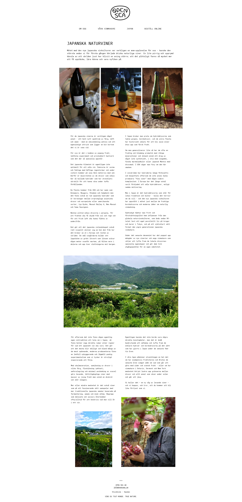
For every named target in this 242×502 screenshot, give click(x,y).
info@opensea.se (121, 487)
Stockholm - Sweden (121, 492)
